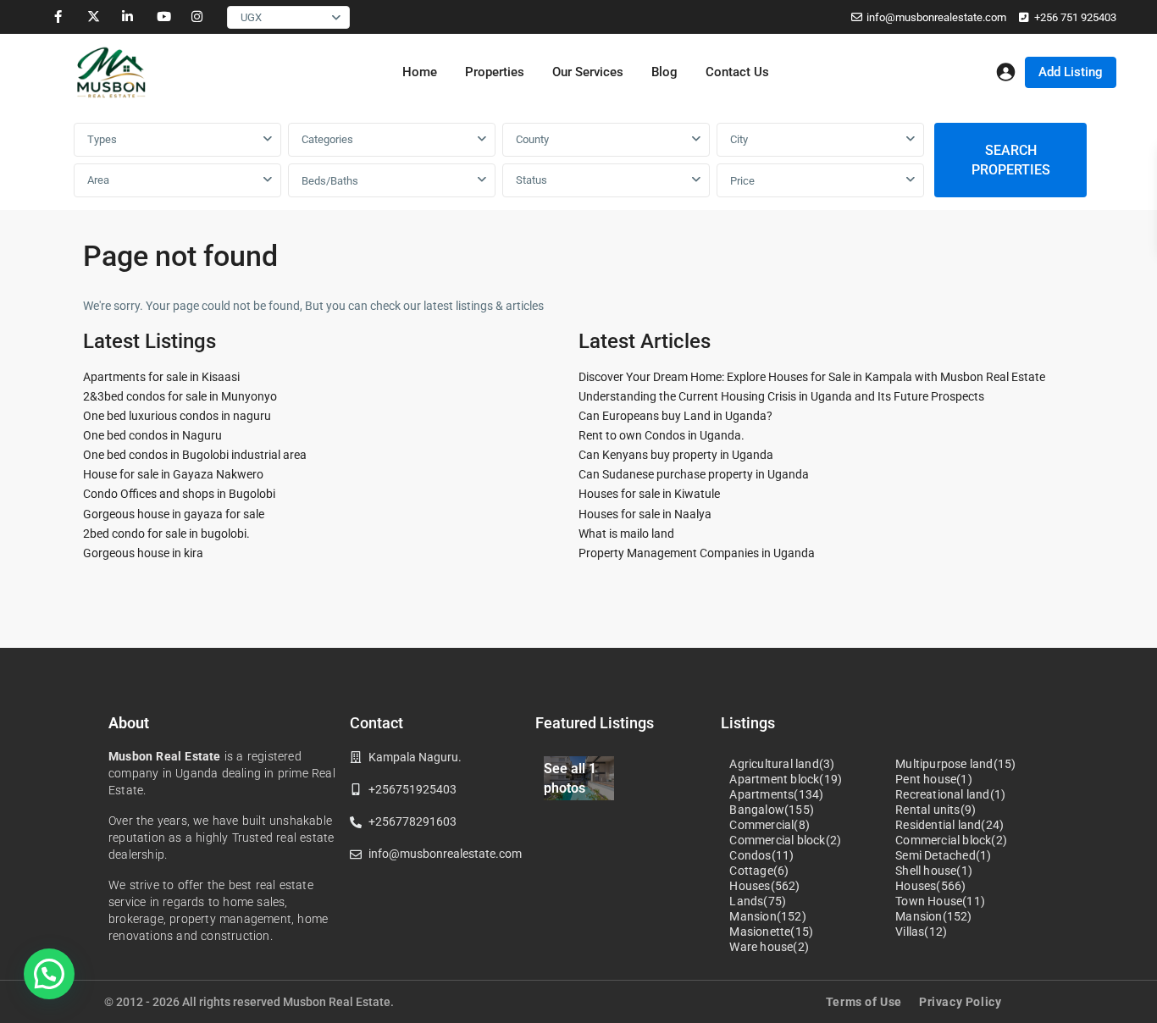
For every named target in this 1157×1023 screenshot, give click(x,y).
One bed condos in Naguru (152, 435)
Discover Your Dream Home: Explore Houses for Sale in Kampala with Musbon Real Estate (811, 377)
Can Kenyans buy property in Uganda (675, 455)
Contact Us (737, 72)
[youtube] (162, 17)
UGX (251, 17)
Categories (327, 139)
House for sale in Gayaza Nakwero (173, 474)
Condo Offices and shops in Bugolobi (179, 493)
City (739, 139)
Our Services (587, 72)
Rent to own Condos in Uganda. (661, 435)
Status (531, 180)
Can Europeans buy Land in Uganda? (675, 416)
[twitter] (92, 17)
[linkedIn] (127, 17)
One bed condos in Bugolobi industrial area (195, 455)
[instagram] (197, 17)
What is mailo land (626, 533)
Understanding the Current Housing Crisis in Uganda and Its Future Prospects (781, 396)
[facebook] (58, 17)
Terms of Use (864, 1002)
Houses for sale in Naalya (644, 514)
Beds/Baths (330, 180)
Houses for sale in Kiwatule (649, 493)
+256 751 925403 (1075, 17)
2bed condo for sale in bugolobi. (166, 533)
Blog (664, 72)
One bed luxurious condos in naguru (177, 416)
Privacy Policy (960, 1002)
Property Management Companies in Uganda (696, 553)
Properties (494, 72)
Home (419, 72)
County (532, 139)
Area (98, 180)
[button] (49, 973)
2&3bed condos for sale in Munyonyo (180, 396)
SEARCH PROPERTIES (1011, 160)
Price (742, 180)
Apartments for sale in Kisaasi (161, 377)
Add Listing (1070, 72)
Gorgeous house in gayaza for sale (173, 514)
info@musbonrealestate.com (936, 17)
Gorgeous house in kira (143, 553)
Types (102, 139)
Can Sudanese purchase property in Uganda (693, 474)
